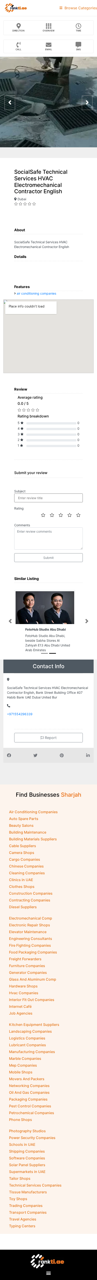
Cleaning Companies (27, 873)
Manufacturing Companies (32, 1051)
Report (50, 737)
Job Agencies (20, 1013)
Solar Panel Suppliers (27, 1165)
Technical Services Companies (35, 1185)
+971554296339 (19, 714)
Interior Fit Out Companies (31, 999)
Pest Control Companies (30, 1106)
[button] (10, 621)
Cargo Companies (24, 859)
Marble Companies (25, 1058)
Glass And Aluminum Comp (32, 979)
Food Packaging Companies (33, 952)
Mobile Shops (20, 1072)
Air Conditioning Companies (33, 812)
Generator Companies (28, 972)
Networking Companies (29, 1085)
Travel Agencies (22, 1219)
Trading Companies (26, 1205)
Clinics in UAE (21, 879)
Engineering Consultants (30, 938)
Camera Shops (21, 852)
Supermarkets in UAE (27, 1171)
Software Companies (27, 1158)
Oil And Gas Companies (29, 1092)
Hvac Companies (23, 993)
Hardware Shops (23, 986)
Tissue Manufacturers (28, 1192)
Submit (48, 558)
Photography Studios (27, 1131)
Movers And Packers (26, 1079)
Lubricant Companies (27, 1045)
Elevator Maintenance (27, 932)
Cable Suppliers (22, 846)
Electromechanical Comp (30, 918)
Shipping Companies (27, 1151)
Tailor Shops (19, 1178)
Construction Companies (31, 893)
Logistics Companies (27, 1038)
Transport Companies (28, 1212)
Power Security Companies (32, 1137)
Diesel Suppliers (23, 907)
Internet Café (20, 1006)
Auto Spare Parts (23, 818)
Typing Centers (22, 1226)
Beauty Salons (21, 825)
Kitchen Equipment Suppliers (34, 1024)
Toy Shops (18, 1199)
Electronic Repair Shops (29, 925)
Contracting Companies (29, 900)
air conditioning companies (36, 293)
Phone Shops (20, 1119)
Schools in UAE (22, 1144)
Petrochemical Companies (31, 1113)
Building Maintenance (27, 832)
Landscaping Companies (30, 1031)
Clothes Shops (22, 886)
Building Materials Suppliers (33, 839)
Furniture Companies (27, 965)
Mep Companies (23, 1065)
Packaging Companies (28, 1099)
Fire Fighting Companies (30, 945)
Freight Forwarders (25, 959)
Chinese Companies (26, 866)
